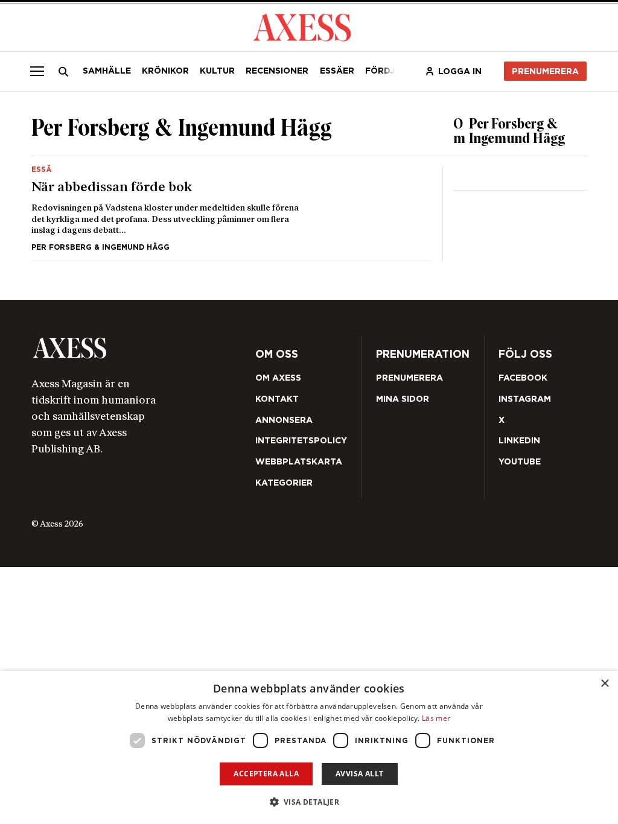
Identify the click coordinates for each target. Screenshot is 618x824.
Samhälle (107, 70)
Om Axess (278, 377)
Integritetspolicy (301, 440)
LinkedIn (519, 440)
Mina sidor (402, 399)
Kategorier (284, 482)
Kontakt (277, 399)
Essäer (337, 70)
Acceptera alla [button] (266, 774)
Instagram (525, 399)
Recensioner (277, 70)
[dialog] (309, 747)
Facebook (523, 377)
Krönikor (165, 70)
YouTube (520, 461)
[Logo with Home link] (302, 26)
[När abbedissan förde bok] (231, 208)
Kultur (217, 70)
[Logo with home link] (140, 348)
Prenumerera (545, 71)
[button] (309, 802)
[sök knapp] (63, 71)
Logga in (460, 71)
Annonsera (284, 420)
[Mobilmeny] (37, 71)
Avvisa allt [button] (359, 774)
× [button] (604, 683)
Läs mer (436, 718)
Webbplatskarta (298, 461)
